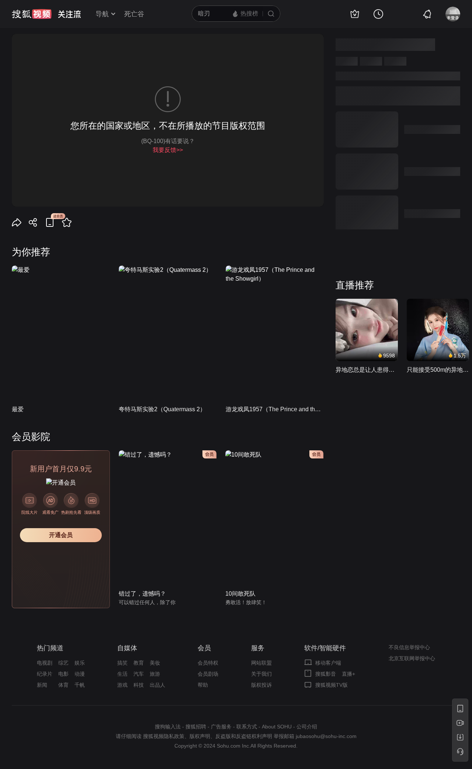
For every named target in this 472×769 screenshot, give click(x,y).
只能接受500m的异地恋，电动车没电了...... (438, 370)
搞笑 (122, 663)
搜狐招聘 (195, 727)
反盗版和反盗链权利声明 (243, 736)
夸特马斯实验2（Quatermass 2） (162, 409)
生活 (122, 674)
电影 (63, 674)
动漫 (79, 674)
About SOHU (277, 727)
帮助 (203, 685)
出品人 (157, 685)
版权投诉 (261, 685)
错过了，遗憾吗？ (142, 593)
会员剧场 (208, 674)
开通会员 (61, 535)
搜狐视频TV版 (331, 685)
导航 (102, 14)
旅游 (155, 674)
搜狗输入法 (168, 727)
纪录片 (44, 674)
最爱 (18, 409)
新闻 (42, 685)
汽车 (138, 674)
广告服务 (221, 727)
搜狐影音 (325, 674)
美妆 (155, 663)
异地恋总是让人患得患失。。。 (367, 370)
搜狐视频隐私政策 (163, 736)
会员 (204, 648)
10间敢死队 (240, 593)
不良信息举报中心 (409, 647)
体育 (63, 685)
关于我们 (261, 674)
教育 (138, 663)
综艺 (63, 663)
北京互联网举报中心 (412, 658)
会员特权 (208, 663)
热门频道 (50, 648)
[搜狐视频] (31, 14)
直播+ (348, 674)
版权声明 (200, 736)
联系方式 (246, 727)
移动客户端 (328, 663)
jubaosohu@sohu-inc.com (326, 736)
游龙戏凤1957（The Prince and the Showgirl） (275, 409)
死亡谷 (134, 14)
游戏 (122, 685)
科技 (138, 685)
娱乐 (79, 663)
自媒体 (127, 648)
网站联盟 (261, 663)
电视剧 (44, 663)
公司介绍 (306, 727)
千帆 (79, 685)
